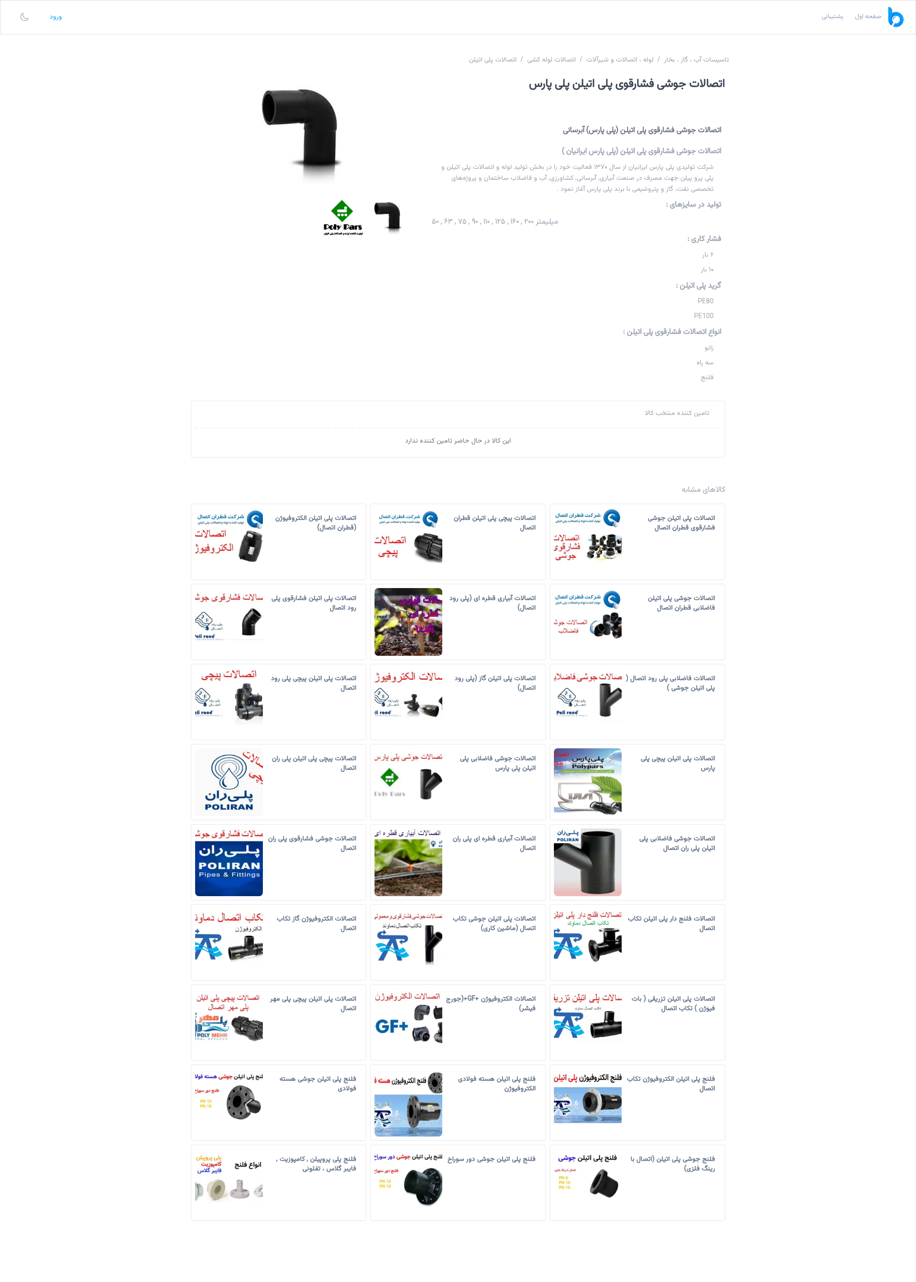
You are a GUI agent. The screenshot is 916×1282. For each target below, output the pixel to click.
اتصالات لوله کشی (551, 60)
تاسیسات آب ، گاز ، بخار (696, 60)
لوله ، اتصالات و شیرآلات (620, 60)
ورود (56, 17)
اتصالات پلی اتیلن (493, 60)
